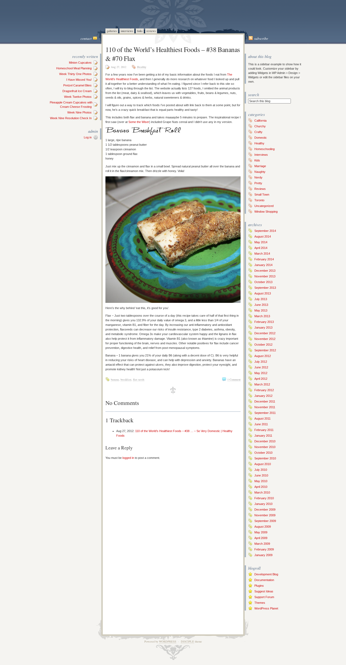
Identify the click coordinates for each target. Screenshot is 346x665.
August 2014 (262, 236)
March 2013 (262, 316)
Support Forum (264, 597)
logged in (128, 457)
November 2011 (264, 407)
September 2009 (265, 521)
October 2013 (263, 282)
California (260, 120)
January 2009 (263, 555)
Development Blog (266, 574)
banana (115, 379)
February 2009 (264, 549)
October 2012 (263, 344)
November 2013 (264, 276)
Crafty (258, 132)
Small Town (261, 194)
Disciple (187, 641)
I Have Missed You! (79, 79)
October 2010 (263, 452)
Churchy (260, 126)
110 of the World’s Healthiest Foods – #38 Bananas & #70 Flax (172, 54)
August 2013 (262, 293)
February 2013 (264, 321)
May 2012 (260, 373)
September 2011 (265, 412)
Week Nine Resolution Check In (71, 118)
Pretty (258, 183)
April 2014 (260, 247)
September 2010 (265, 458)
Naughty (259, 171)
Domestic (260, 137)
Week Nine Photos (79, 112)
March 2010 (262, 492)
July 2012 (260, 361)
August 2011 (262, 418)
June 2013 (261, 304)
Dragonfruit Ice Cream (77, 91)
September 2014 (265, 230)
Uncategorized (264, 205)
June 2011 (261, 424)
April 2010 (260, 486)
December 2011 (264, 401)
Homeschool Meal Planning (74, 68)
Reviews (151, 31)
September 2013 (265, 287)
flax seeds (138, 379)
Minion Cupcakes (80, 62)
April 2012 (260, 378)
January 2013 (263, 327)
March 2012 (262, 384)
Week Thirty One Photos (75, 74)
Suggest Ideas (263, 591)
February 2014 (264, 259)
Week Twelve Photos (78, 96)
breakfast (126, 379)
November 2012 (264, 338)
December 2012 (264, 333)
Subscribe (261, 38)
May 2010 (260, 481)
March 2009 (262, 543)
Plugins (259, 585)
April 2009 (260, 538)
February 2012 (264, 390)
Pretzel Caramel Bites (77, 85)
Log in (88, 137)
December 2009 (264, 509)
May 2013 (260, 310)
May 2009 (260, 532)
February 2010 (264, 498)
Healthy (141, 67)
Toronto (259, 200)
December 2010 (264, 441)
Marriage (260, 166)
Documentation (264, 580)
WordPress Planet (266, 608)
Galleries (112, 31)
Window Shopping (266, 211)
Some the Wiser (138, 122)
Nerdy (258, 177)
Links (139, 31)
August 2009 (262, 526)
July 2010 (260, 469)
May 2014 (260, 242)
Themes (259, 602)
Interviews (127, 31)
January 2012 (263, 395)
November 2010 (264, 447)
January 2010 (263, 503)
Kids (257, 160)
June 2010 (261, 475)
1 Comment (234, 379)
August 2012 (262, 356)
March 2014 (262, 253)
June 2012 (261, 367)
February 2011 (264, 430)
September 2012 (265, 350)
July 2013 (260, 299)
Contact (86, 38)
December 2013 (264, 270)
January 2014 (263, 265)
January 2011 (263, 435)
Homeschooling (264, 149)
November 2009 (264, 515)
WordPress (167, 641)
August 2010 (262, 464)
